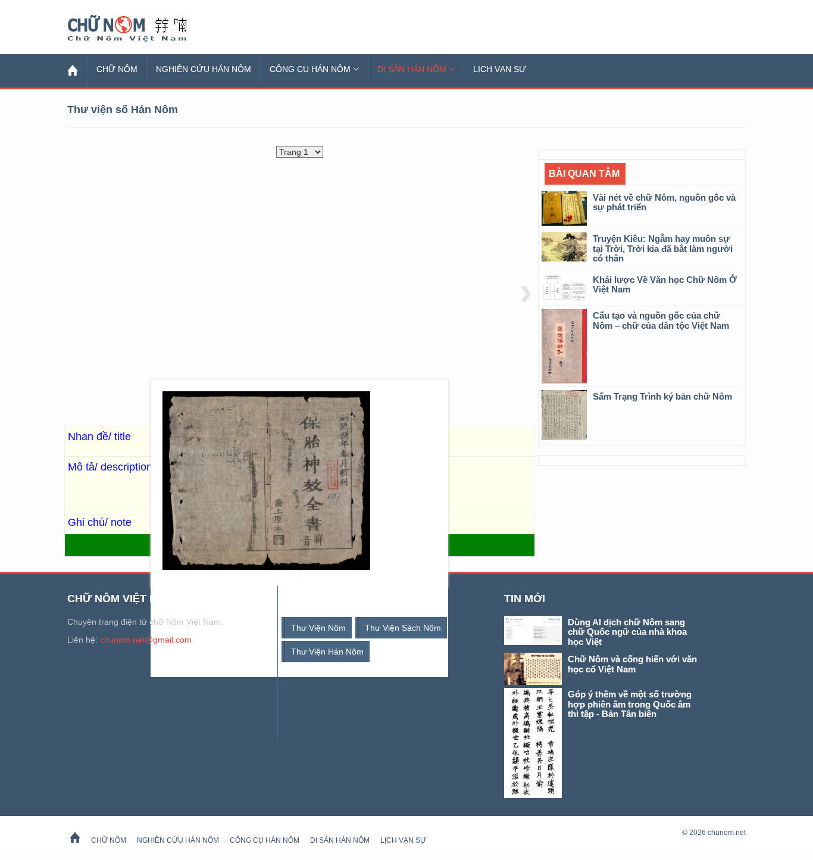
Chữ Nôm (141, 28)
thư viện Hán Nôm (327, 651)
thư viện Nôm (318, 627)
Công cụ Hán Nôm (310, 69)
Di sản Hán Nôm (411, 69)
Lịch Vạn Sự (499, 69)
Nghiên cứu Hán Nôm (203, 69)
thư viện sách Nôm (403, 627)
